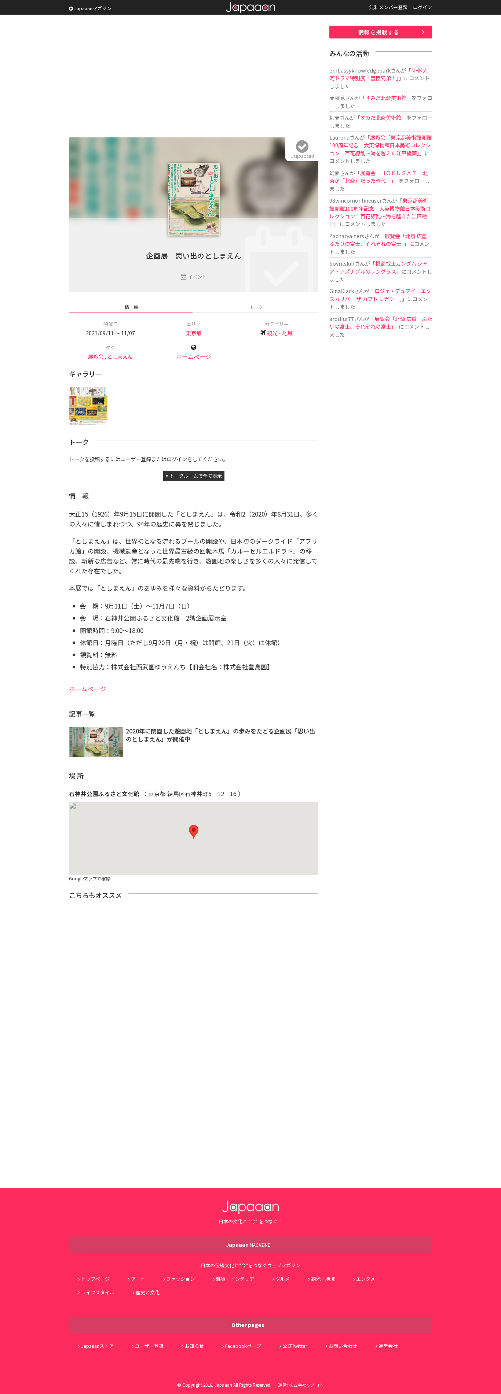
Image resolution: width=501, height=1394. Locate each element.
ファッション (180, 1278)
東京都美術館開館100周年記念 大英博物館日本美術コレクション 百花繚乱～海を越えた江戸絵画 (380, 212)
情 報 (131, 307)
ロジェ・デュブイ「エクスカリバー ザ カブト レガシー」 (380, 294)
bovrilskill (342, 263)
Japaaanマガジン (92, 8)
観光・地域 (280, 333)
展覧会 (95, 356)
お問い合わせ (343, 1345)
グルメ (282, 1278)
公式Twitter (294, 1345)
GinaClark (341, 291)
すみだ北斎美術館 (385, 97)
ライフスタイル (97, 1292)
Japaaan (250, 7)
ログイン (422, 7)
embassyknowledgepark (360, 70)
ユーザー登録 (149, 1345)
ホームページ (193, 356)
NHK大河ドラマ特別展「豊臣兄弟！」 (378, 74)
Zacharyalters (346, 236)
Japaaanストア (97, 1345)
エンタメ (365, 1278)
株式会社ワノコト (306, 1385)
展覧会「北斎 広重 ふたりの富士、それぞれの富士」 (380, 239)
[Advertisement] (193, 77)
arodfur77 (341, 318)
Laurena (339, 137)
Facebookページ (243, 1345)
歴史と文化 (148, 1292)
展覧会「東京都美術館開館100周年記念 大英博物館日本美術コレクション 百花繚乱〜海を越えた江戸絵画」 (380, 145)
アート (138, 1278)
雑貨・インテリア (235, 1278)
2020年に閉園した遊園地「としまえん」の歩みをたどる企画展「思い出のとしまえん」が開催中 (220, 735)
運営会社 (388, 1345)
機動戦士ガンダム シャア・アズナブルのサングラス (378, 267)
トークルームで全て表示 (195, 475)
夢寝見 (337, 97)
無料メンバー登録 (388, 7)
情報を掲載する (378, 32)
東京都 (193, 333)
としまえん (120, 356)
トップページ (95, 1278)
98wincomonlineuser (355, 200)
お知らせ (194, 1345)
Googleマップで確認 (89, 878)
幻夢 (334, 117)
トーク (256, 307)
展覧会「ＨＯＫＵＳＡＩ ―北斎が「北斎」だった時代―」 (378, 176)
